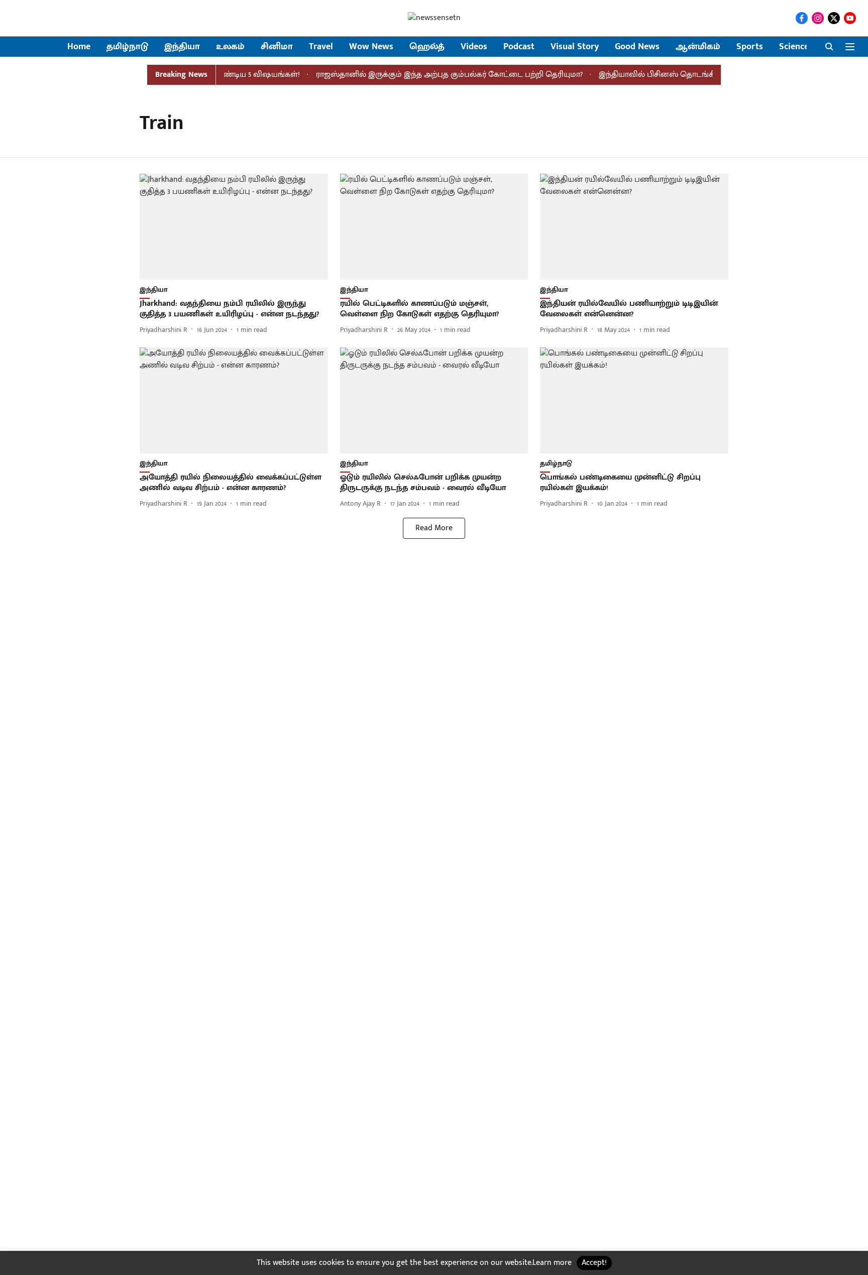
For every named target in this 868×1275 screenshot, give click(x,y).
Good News (637, 47)
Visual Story (575, 47)
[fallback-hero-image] (234, 227)
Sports (749, 47)
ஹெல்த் (427, 47)
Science (794, 47)
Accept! (594, 1262)
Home (78, 47)
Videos (474, 47)
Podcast (518, 47)
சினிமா (277, 47)
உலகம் (230, 47)
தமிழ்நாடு (127, 47)
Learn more (552, 1262)
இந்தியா (182, 47)
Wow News (371, 47)
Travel (321, 47)
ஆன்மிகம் (698, 47)
